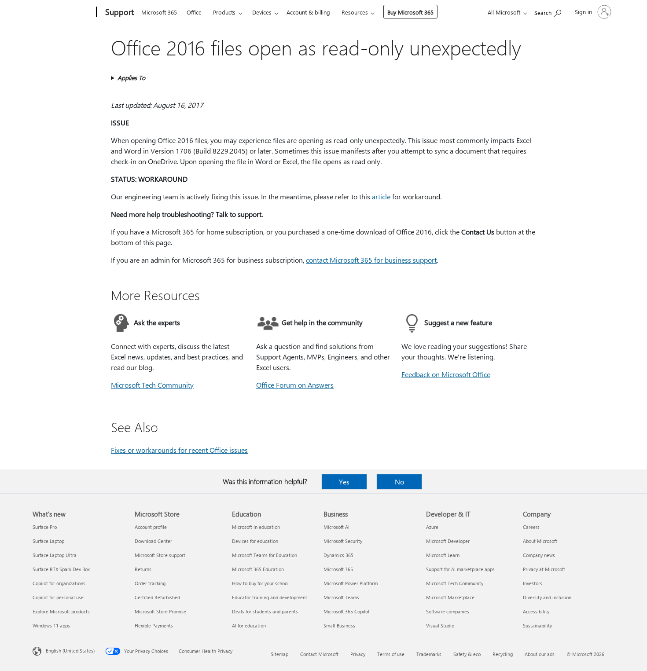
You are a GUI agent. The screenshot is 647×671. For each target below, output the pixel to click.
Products (224, 12)
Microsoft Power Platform (351, 583)
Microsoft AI (336, 527)
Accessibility (536, 611)
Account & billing (308, 12)
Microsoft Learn (443, 555)
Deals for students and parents (265, 611)
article (381, 196)
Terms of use (390, 654)
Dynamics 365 (338, 555)
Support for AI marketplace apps (460, 569)
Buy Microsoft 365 (410, 12)
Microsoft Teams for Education (264, 555)
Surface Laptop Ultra (55, 555)
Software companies (447, 611)
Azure (432, 527)
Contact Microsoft (319, 654)
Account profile (151, 527)
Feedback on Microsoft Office (445, 374)
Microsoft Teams (341, 597)
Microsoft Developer (448, 541)
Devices (262, 12)
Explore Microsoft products (61, 611)
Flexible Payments (154, 625)
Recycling (503, 654)
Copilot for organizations (59, 583)
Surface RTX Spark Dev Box (61, 569)
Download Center (153, 541)
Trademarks (428, 654)
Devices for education (255, 541)
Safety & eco (467, 654)
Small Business (339, 625)
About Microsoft (540, 541)
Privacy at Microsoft (544, 569)
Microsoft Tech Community (152, 384)
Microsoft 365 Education (258, 569)
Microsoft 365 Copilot (347, 611)
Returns (143, 569)
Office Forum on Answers (295, 384)
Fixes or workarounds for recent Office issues (179, 450)
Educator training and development (269, 597)
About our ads (540, 654)
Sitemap (279, 654)
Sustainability (537, 625)
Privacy (357, 654)
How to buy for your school (260, 583)
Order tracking (150, 583)
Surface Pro (45, 527)
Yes (344, 481)
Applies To (131, 77)
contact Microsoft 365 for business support (371, 259)
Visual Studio (440, 625)
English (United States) (70, 650)
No (399, 481)
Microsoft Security (343, 541)
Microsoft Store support (160, 555)
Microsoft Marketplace (450, 597)
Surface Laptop (48, 541)
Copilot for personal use (58, 597)
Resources (355, 12)
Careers (531, 527)
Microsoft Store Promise (160, 611)
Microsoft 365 (159, 12)
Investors (532, 583)
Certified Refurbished (157, 597)
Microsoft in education (256, 527)
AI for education (249, 625)
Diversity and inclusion (547, 597)
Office (194, 12)
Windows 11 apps (51, 625)
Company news (539, 555)
